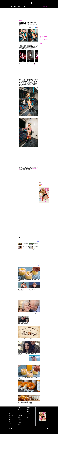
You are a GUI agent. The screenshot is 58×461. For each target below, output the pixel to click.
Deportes (19, 407)
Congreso (28, 407)
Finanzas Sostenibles (29, 423)
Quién (10, 411)
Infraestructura (29, 413)
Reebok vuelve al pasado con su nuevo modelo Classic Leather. (45, 185)
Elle (9, 407)
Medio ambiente (29, 420)
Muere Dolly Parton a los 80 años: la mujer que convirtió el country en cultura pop (44, 42)
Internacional (20, 419)
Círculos (10, 413)
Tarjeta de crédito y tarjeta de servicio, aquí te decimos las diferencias (44, 183)
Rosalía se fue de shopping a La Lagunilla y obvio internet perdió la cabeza (44, 37)
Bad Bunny (33, 168)
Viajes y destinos (11, 419)
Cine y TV (19, 408)
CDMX (27, 408)
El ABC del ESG (28, 424)
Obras (18, 420)
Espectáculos (10, 412)
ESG (18, 421)
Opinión (28, 409)
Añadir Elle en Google (30, 27)
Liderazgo (28, 417)
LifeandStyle (19, 422)
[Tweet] (36, 27)
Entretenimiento (11, 424)
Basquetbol (19, 413)
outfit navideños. (34, 64)
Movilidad (28, 422)
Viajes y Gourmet (11, 415)
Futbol (19, 411)
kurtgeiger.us (34, 151)
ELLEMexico (44, 428)
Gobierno (19, 424)
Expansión (19, 416)
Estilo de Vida (10, 421)
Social (28, 421)
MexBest (10, 417)
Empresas (19, 417)
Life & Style (10, 423)
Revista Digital (44, 201)
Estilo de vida (24, 6)
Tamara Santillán (21, 236)
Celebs (19, 6)
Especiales (28, 418)
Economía (19, 418)
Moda (11, 6)
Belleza (15, 6)
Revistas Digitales (44, 6)
